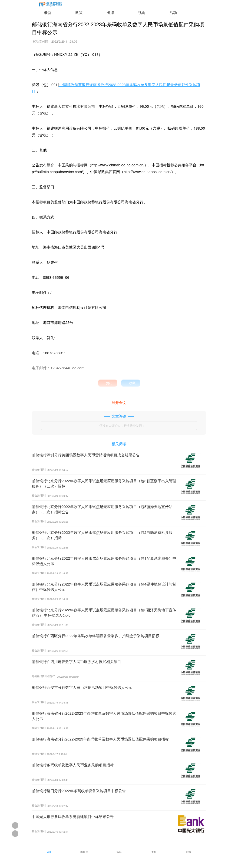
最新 (47, 12)
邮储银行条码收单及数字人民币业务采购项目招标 (73, 764)
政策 (79, 12)
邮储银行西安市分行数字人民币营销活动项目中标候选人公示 (82, 687)
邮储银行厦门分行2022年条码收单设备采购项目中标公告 (79, 790)
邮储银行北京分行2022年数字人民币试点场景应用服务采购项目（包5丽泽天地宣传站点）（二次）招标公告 (102, 509)
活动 (173, 12)
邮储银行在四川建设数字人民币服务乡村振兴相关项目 (76, 661)
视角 (141, 12)
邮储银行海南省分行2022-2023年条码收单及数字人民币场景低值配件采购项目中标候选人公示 (104, 715)
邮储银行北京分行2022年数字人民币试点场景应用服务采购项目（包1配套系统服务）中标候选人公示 (104, 560)
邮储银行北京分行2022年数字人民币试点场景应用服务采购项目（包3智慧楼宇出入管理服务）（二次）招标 (104, 483)
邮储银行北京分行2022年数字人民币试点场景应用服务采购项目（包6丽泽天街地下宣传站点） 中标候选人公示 (104, 612)
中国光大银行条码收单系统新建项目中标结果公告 (73, 816)
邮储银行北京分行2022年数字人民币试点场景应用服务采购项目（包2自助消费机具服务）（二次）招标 (102, 535)
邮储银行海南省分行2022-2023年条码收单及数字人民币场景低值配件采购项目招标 (100, 739)
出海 (110, 12)
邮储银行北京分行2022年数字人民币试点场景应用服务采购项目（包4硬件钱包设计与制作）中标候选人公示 (104, 586)
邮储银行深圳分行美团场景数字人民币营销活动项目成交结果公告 (86, 455)
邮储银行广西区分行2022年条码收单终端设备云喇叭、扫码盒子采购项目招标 (95, 635)
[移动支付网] (50, 5)
